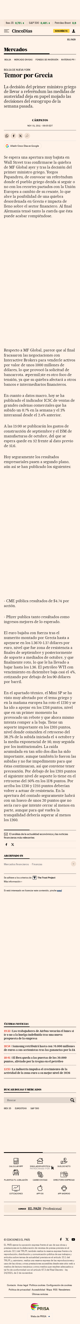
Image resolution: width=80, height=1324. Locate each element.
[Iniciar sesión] (73, 31)
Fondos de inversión (47, 59)
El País (71, 39)
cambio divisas (40, 1180)
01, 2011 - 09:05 (39, 125)
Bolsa (7, 59)
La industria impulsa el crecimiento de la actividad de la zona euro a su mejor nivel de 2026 (37, 1071)
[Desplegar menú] (6, 31)
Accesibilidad (38, 1290)
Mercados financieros (16, 864)
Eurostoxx (21, 1108)
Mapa (49, 1290)
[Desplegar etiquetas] (73, 863)
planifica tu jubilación (16, 1180)
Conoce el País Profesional (40, 1209)
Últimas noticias (16, 1023)
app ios (40, 1193)
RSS (55, 1290)
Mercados (15, 49)
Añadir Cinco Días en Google (24, 146)
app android (64, 1193)
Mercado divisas (23, 59)
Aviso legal (22, 1285)
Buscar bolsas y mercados (22, 1089)
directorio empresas (64, 1180)
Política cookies (37, 1285)
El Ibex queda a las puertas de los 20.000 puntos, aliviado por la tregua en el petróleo (35, 1059)
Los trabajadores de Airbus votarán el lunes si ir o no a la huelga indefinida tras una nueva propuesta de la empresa (39, 1034)
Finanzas (37, 864)
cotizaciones (16, 1193)
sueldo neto (63, 1166)
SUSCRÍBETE (61, 31)
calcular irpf (16, 1166)
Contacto (11, 1285)
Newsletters (64, 1290)
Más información (12, 881)
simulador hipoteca (40, 1166)
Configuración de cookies (59, 1285)
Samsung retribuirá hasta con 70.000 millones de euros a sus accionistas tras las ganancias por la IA (39, 1048)
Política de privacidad (19, 1290)
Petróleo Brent (63, 23)
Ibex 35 (10, 23)
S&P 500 (34, 23)
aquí (59, 890)
